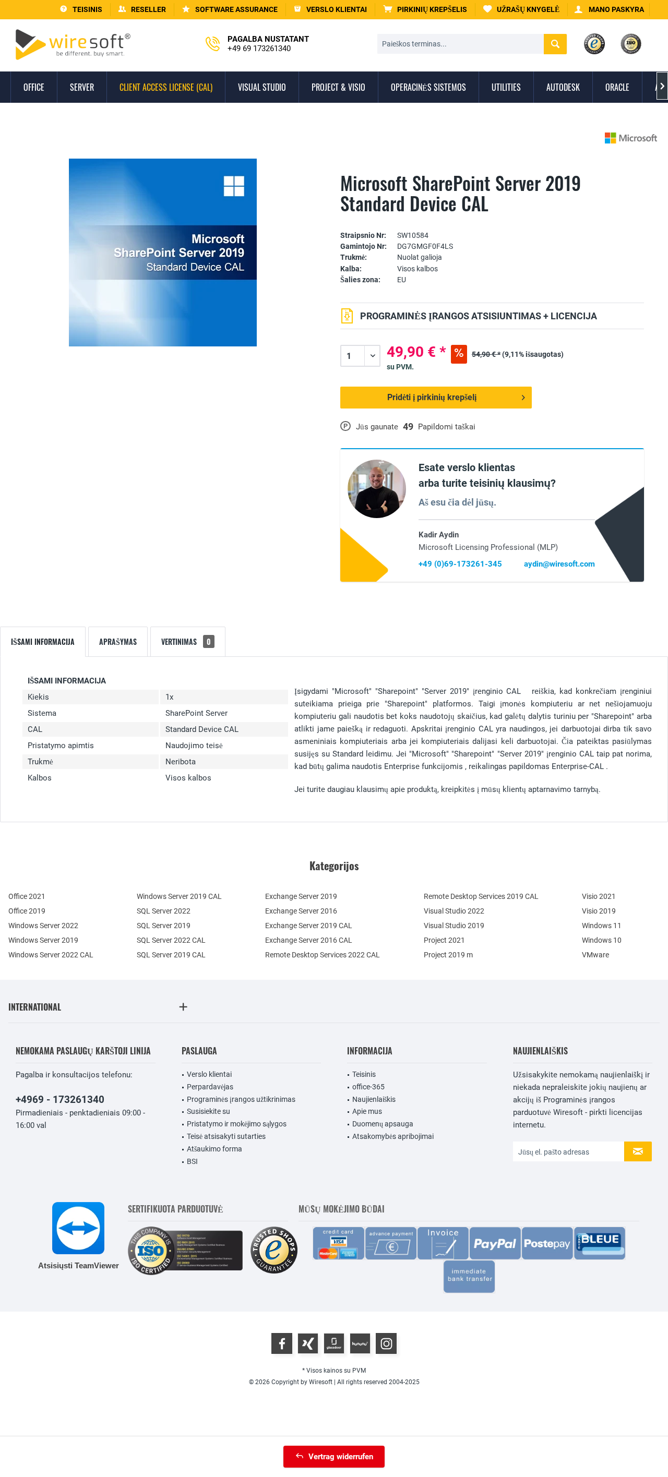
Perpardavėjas (210, 1087)
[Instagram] (386, 1343)
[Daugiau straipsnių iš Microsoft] (631, 138)
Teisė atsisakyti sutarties (226, 1136)
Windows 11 (602, 925)
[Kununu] (360, 1343)
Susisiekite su (208, 1111)
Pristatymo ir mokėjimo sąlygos (237, 1124)
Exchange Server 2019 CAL (308, 925)
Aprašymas (118, 641)
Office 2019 (26, 911)
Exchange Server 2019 (301, 896)
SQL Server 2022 (163, 911)
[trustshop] (273, 1251)
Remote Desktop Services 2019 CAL (481, 896)
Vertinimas (186, 641)
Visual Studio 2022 (454, 911)
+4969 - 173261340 (60, 1100)
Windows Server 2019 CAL (179, 896)
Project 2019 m (448, 955)
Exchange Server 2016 (301, 911)
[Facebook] (281, 1343)
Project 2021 (444, 940)
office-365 (368, 1087)
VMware (595, 955)
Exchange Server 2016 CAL (308, 940)
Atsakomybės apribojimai (393, 1136)
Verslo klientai (209, 1074)
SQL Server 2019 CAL (171, 955)
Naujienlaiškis (374, 1099)
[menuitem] (425, 9)
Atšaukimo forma (214, 1149)
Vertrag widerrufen (340, 1456)
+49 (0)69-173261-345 (460, 564)
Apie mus (367, 1111)
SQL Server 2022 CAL (171, 940)
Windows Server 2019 (43, 940)
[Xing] (307, 1343)
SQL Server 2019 (163, 925)
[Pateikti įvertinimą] (492, 219)
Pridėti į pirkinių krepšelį (431, 397)
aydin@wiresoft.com (559, 564)
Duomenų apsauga (382, 1124)
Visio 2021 (599, 896)
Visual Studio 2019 (454, 925)
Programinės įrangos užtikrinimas (241, 1099)
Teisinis (364, 1074)
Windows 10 (602, 940)
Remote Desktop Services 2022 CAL (322, 955)
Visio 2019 (599, 911)
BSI (192, 1161)
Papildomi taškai (446, 426)
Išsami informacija (43, 641)
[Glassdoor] (334, 1343)
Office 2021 (26, 896)
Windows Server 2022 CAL (50, 955)
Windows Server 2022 (43, 925)
